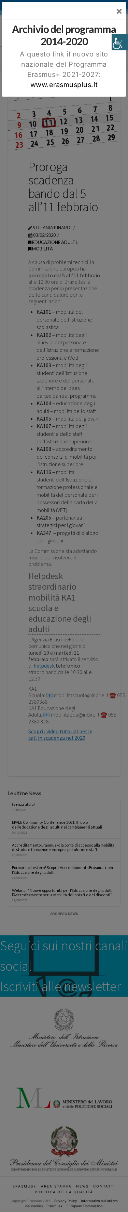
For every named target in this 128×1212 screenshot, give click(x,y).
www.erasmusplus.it (64, 85)
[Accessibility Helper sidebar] (120, 42)
